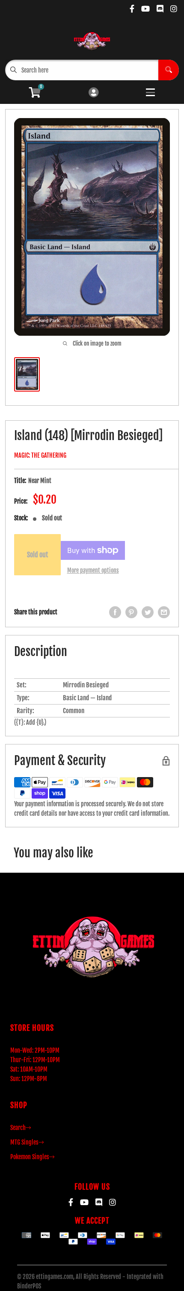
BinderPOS (29, 1286)
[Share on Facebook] (115, 612)
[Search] (168, 70)
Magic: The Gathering (40, 455)
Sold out (37, 554)
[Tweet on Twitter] (148, 612)
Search (18, 1127)
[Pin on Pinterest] (131, 612)
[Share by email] (164, 612)
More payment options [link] (93, 570)
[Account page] (93, 93)
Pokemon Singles (29, 1156)
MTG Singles (24, 1142)
